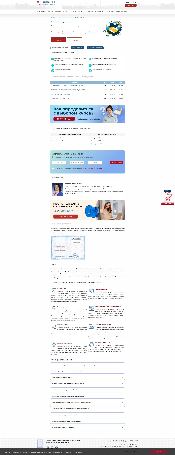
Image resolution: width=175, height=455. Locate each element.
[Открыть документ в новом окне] (40, 443)
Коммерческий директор (95, 47)
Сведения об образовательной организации (59, 445)
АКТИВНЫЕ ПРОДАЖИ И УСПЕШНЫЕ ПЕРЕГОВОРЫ (67, 85)
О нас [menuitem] (81, 11)
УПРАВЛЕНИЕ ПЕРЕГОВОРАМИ (60, 94)
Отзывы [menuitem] (90, 11)
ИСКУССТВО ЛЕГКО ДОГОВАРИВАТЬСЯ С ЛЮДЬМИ (66, 90)
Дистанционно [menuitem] (100, 11)
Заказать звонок (131, 5)
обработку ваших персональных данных (92, 168)
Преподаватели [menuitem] (70, 11)
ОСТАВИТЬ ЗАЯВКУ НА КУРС (58, 39)
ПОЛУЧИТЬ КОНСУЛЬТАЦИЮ (74, 39)
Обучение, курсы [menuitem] (44, 11)
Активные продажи (77, 47)
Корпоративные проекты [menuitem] (118, 11)
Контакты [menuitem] (57, 11)
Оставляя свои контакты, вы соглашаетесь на (79, 168)
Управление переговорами (59, 47)
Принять (158, 451)
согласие (66, 452)
